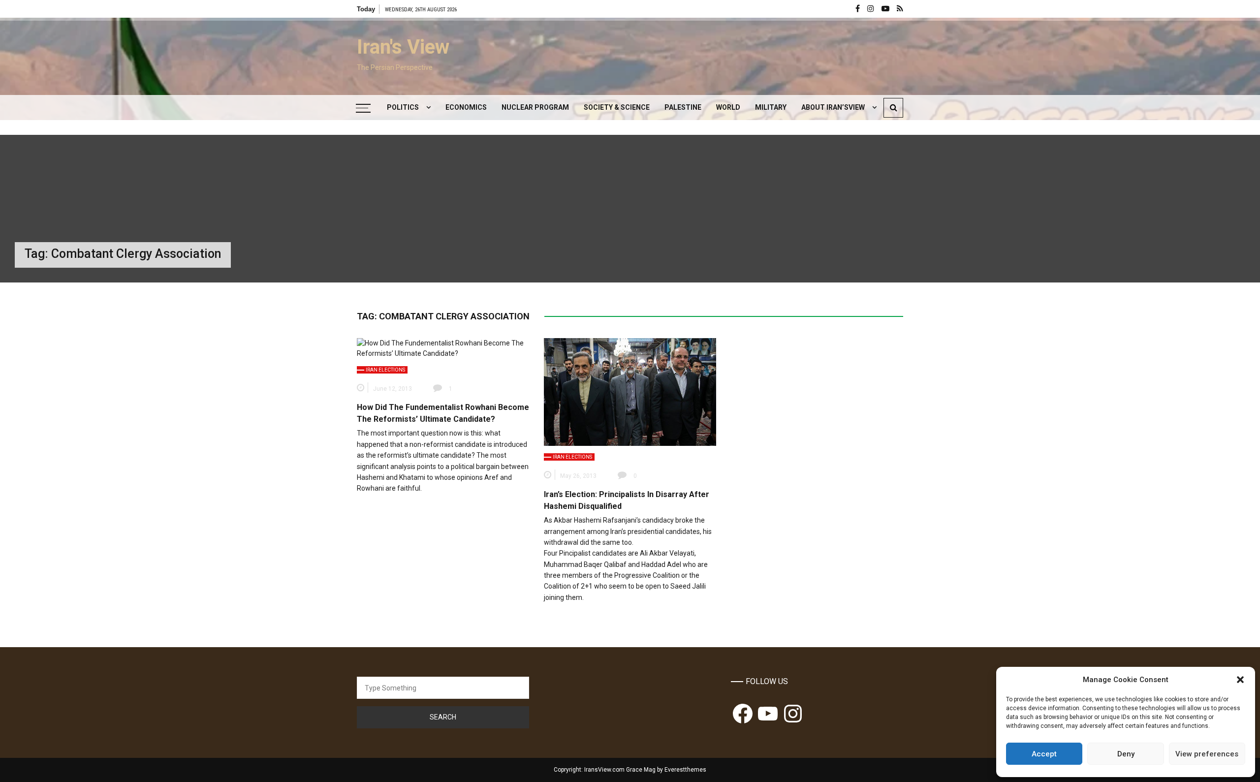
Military (771, 107)
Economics (466, 107)
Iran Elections (385, 370)
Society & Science (617, 107)
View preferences (1206, 754)
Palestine (682, 107)
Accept (1044, 754)
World (728, 107)
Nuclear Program (535, 107)
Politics (403, 107)
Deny (1125, 754)
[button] (1240, 680)
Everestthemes (685, 769)
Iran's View (403, 47)
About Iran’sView (833, 107)
